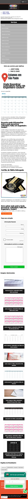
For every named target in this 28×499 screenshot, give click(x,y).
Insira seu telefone (15, 478)
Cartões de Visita (5, 37)
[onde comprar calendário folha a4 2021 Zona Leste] (13, 301)
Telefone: (21, 233)
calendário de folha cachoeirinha (14, 418)
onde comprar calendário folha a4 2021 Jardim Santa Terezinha (14, 436)
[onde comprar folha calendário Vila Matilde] (13, 356)
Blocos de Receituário (6, 31)
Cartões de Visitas (5, 40)
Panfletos (3, 56)
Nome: (22, 224)
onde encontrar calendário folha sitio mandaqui (13, 291)
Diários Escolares (5, 43)
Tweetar (4, 93)
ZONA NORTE (10, 467)
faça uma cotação (6, 213)
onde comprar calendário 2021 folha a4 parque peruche (13, 328)
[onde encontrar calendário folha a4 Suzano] (13, 375)
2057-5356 (6, 12)
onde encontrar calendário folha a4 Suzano (13, 382)
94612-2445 (6, 13)
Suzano (15, 467)
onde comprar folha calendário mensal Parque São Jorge (14, 401)
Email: (22, 229)
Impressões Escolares (6, 53)
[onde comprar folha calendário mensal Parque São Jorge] (13, 393)
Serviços (14, 22)
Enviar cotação (14, 266)
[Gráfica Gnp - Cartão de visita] (14, 7)
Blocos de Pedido (5, 28)
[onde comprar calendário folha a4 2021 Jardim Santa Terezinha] (13, 428)
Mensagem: (20, 247)
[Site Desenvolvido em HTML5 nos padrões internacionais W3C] (4, 497)
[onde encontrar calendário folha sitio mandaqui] (13, 283)
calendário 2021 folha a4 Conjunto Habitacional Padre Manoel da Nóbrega (14, 455)
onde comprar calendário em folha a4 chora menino (14, 346)
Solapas (3, 62)
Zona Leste (4, 469)
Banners (3, 25)
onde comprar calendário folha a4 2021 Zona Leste (14, 309)
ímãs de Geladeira (5, 49)
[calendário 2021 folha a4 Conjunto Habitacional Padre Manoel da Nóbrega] (13, 446)
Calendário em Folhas (6, 34)
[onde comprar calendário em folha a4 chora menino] (13, 338)
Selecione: (4, 467)
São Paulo (21, 467)
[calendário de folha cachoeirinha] (13, 411)
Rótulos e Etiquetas (5, 59)
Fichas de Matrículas (6, 46)
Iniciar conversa (14, 486)
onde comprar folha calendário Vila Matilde (14, 364)
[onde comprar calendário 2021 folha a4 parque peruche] (13, 320)
